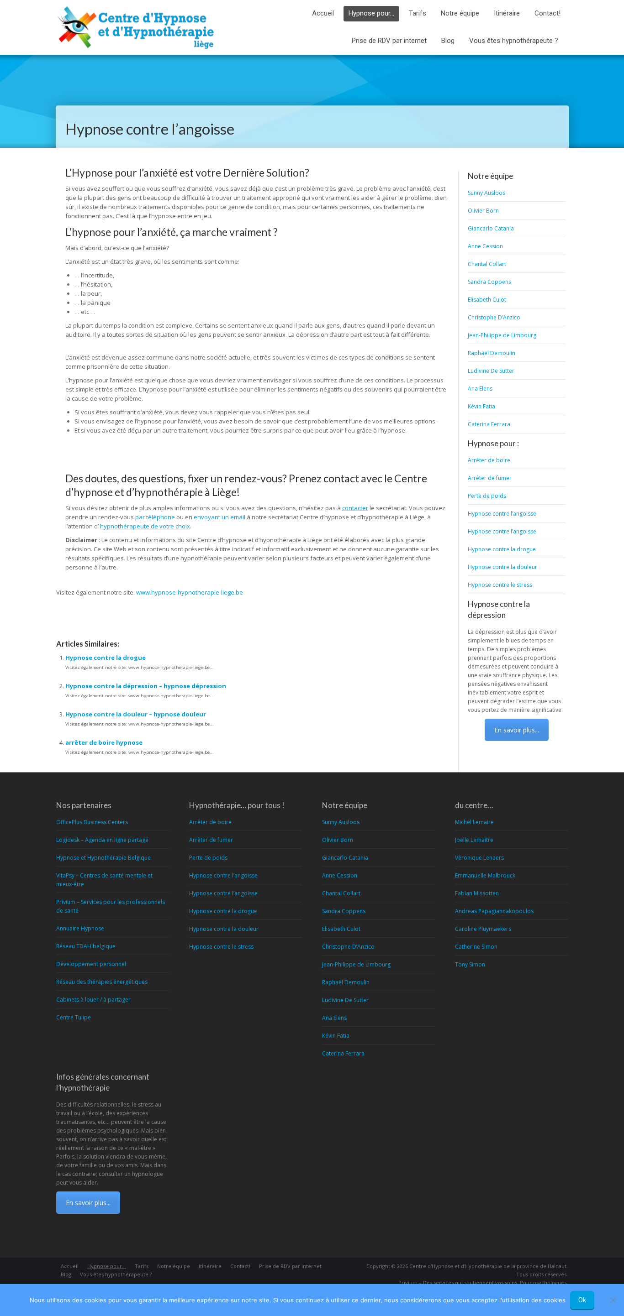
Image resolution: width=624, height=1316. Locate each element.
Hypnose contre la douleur (502, 567)
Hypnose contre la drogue (105, 657)
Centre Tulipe (73, 1017)
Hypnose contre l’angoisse (502, 513)
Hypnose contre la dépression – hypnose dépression (145, 686)
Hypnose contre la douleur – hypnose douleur (135, 714)
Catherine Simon (476, 946)
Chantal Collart (487, 264)
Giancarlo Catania (491, 228)
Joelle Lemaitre (474, 840)
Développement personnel (91, 964)
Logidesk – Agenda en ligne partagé (102, 840)
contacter (355, 508)
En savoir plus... (516, 730)
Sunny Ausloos (486, 193)
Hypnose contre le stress (500, 585)
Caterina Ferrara (489, 424)
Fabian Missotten (477, 893)
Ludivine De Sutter (491, 371)
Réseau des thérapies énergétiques (102, 982)
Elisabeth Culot (487, 299)
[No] (612, 1300)
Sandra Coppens (489, 282)
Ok (582, 1300)
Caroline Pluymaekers (483, 929)
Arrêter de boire (489, 460)
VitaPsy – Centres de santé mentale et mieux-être (104, 880)
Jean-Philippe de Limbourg (502, 335)
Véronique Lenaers (479, 858)
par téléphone (155, 517)
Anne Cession (485, 246)
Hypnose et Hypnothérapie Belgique (103, 858)
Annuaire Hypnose (80, 928)
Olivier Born (483, 210)
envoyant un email (219, 517)
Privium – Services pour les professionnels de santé (110, 906)
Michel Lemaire (474, 822)
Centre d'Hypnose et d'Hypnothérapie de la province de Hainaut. (488, 1266)
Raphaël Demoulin (491, 353)
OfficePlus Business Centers (92, 822)
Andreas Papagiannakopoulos (494, 911)
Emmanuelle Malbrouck (485, 875)
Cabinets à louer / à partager (93, 999)
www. (143, 592)
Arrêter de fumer (490, 478)
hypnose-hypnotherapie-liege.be (197, 592)
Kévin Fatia (481, 406)
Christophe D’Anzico (494, 317)
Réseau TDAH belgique (86, 946)
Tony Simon (470, 964)
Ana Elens (480, 388)
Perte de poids (487, 496)
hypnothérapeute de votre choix (145, 526)
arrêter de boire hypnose (104, 742)
